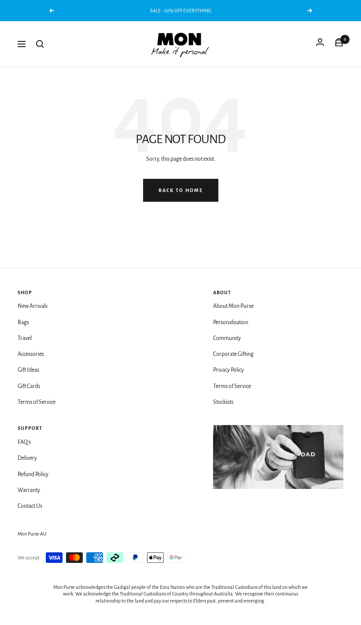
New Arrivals (33, 306)
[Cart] (339, 44)
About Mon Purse (233, 306)
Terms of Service (36, 402)
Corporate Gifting (233, 354)
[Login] (320, 44)
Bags (23, 322)
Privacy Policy (228, 370)
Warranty (29, 490)
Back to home (180, 190)
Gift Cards (29, 386)
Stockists (223, 402)
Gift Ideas (28, 370)
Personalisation (230, 322)
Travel (25, 338)
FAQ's (24, 442)
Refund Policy (33, 474)
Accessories (31, 354)
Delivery (27, 458)
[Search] (40, 44)
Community (227, 338)
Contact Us (30, 506)
